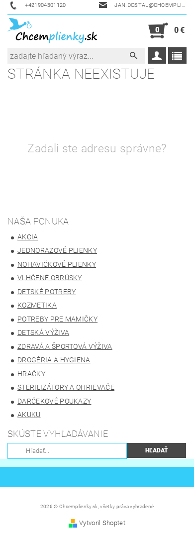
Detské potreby (46, 292)
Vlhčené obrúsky (49, 278)
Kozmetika (37, 305)
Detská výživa (43, 332)
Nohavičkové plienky (56, 264)
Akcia (27, 237)
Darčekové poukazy (54, 401)
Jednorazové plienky (57, 250)
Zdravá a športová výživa (64, 346)
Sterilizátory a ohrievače (65, 387)
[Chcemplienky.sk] (52, 31)
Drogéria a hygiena (54, 360)
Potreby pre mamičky (57, 319)
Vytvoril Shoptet (102, 523)
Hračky (31, 374)
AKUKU (29, 415)
